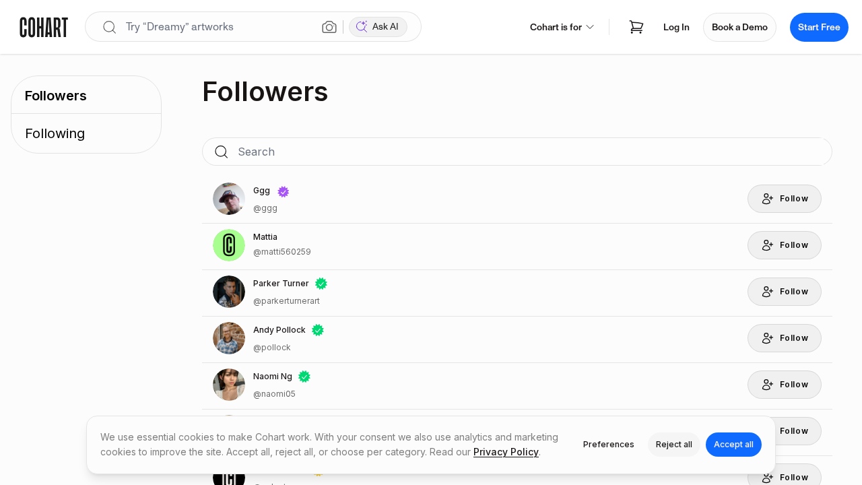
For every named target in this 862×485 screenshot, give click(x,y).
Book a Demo (740, 27)
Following (55, 133)
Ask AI (385, 26)
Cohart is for (556, 27)
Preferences (608, 444)
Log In (676, 27)
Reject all (674, 444)
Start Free (819, 27)
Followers (56, 96)
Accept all (734, 444)
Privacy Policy (506, 451)
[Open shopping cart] (636, 26)
